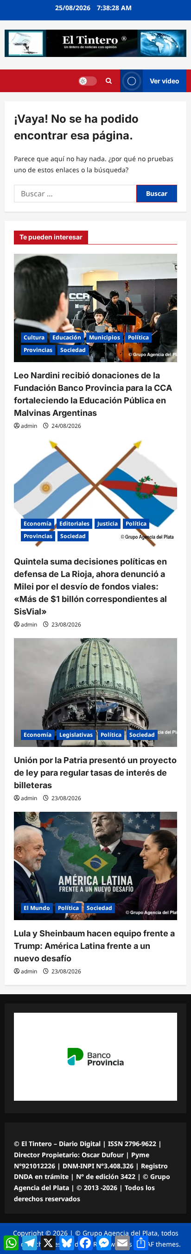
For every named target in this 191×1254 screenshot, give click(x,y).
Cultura (34, 337)
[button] (109, 81)
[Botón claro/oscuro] (87, 81)
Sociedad (73, 350)
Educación (66, 337)
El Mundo (37, 908)
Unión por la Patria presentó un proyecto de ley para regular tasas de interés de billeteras (95, 772)
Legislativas (76, 735)
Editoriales (74, 523)
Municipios (104, 337)
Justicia (107, 523)
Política (138, 337)
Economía (37, 523)
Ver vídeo (164, 81)
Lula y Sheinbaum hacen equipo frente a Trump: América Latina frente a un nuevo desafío (94, 945)
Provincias (38, 350)
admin (29, 426)
